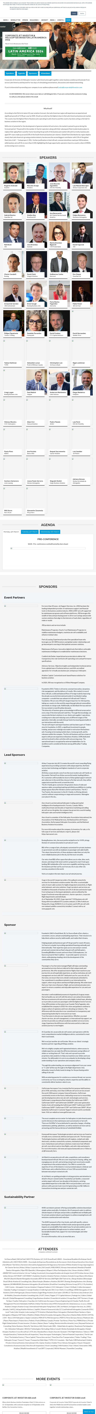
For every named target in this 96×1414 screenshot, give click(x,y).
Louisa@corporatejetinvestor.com (70, 87)
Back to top (89, 1412)
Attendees (45, 73)
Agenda (21, 73)
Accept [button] (74, 13)
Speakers (10, 73)
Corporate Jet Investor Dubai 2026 (67, 1398)
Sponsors (33, 73)
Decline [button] (82, 13)
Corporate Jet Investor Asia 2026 (19, 1398)
